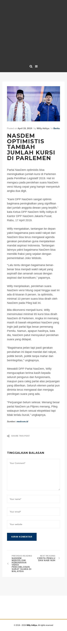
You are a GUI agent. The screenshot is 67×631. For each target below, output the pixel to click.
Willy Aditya (43, 128)
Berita (56, 128)
